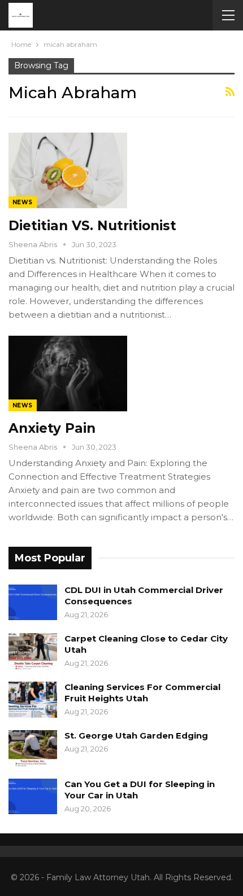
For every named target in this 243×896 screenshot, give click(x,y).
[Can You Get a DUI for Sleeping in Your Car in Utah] (32, 797)
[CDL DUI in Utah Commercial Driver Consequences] (32, 603)
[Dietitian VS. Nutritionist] (67, 170)
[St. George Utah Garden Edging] (32, 748)
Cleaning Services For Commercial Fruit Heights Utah (142, 693)
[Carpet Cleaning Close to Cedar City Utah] (32, 651)
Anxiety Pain (52, 428)
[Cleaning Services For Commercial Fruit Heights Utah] (32, 700)
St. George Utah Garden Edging (136, 735)
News (22, 202)
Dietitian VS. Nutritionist (92, 226)
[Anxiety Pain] (67, 373)
